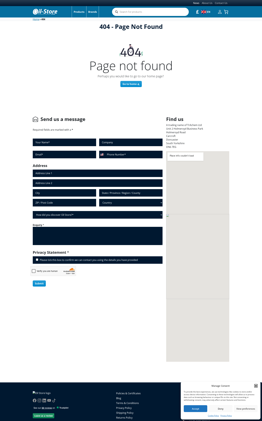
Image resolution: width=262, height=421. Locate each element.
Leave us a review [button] (43, 415)
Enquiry (38, 225)
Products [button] (79, 12)
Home (36, 19)
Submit (39, 283)
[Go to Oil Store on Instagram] (39, 400)
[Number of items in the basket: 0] (226, 12)
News (196, 3)
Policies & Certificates (128, 393)
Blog (118, 398)
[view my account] (219, 11)
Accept (195, 408)
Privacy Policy (226, 415)
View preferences (245, 408)
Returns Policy (124, 417)
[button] (255, 385)
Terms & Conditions (127, 403)
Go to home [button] (130, 84)
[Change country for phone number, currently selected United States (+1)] (102, 154)
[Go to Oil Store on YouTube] (49, 400)
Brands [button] (92, 12)
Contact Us (221, 3)
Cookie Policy (213, 415)
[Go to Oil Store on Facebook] (34, 400)
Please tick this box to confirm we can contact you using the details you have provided (89, 260)
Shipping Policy (124, 412)
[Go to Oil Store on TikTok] (54, 400)
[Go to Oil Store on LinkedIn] (44, 400)
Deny (220, 408)
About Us (207, 3)
